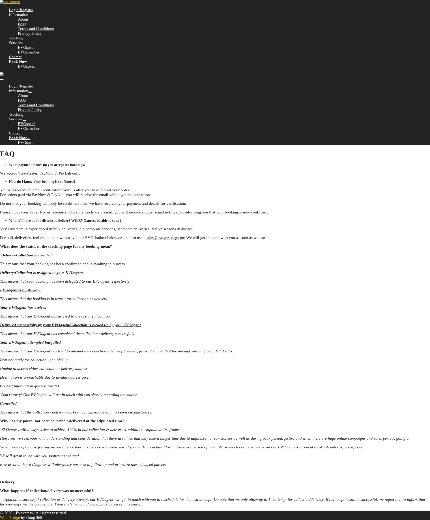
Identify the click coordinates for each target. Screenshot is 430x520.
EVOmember (28, 52)
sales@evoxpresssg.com (165, 237)
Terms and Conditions (36, 28)
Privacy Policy (30, 33)
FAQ (22, 24)
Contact (15, 57)
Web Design (10, 517)
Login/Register (21, 10)
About (23, 19)
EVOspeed (26, 47)
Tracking (16, 38)
